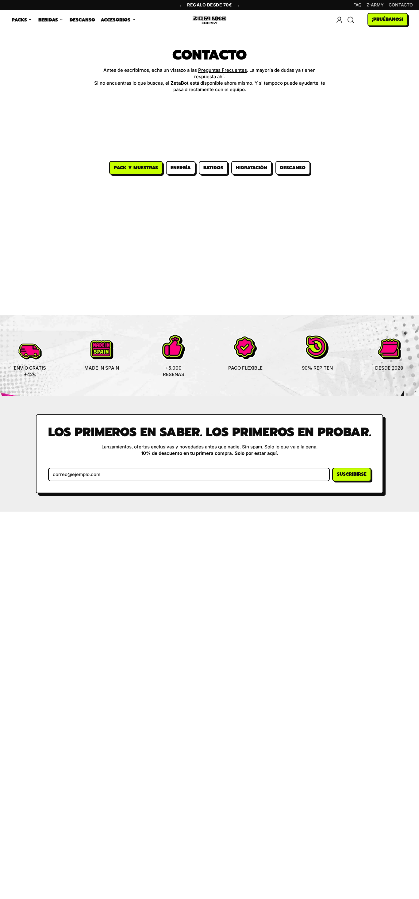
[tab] (136, 168)
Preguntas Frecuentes (222, 70)
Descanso (82, 20)
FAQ (357, 4)
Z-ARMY (375, 4)
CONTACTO (401, 4)
